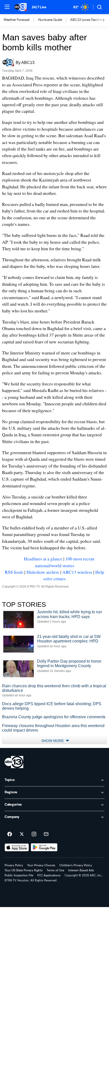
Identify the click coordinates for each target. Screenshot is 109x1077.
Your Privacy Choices (41, 865)
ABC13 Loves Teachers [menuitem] (87, 20)
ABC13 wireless (77, 572)
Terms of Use (55, 870)
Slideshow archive (42, 572)
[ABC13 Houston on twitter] (22, 834)
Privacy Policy (14, 865)
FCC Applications (49, 875)
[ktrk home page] (14, 762)
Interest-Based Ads (81, 870)
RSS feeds (14, 572)
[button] (7, 7)
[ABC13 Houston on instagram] (34, 834)
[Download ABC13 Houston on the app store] (17, 847)
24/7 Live (39, 7)
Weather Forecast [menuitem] (17, 20)
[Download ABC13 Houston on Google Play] (44, 847)
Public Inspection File (19, 875)
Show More (53, 741)
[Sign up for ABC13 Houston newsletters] (46, 834)
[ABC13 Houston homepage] (20, 7)
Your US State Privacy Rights (24, 870)
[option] (21, 20)
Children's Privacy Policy (75, 865)
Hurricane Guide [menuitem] (50, 20)
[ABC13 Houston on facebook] (10, 834)
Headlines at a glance (43, 559)
